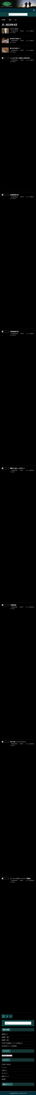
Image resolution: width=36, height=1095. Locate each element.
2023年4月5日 (14, 607)
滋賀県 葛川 (5, 1037)
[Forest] (18, 7)
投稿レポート (5, 1076)
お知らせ (4, 1070)
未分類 (3, 1079)
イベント (4, 1067)
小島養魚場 (13, 605)
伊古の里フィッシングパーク (18, 742)
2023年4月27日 (14, 31)
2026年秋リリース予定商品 (9, 1046)
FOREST (22, 31)
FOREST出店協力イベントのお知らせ (12, 1043)
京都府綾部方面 (14, 195)
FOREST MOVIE (6, 1064)
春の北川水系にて (15, 48)
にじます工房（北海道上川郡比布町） (20, 58)
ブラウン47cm (14, 29)
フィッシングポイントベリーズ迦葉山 (20, 878)
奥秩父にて (5, 1034)
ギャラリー (5, 1073)
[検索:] (18, 14)
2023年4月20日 (14, 196)
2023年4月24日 (14, 60)
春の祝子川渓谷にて (15, 38)
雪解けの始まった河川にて (17, 468)
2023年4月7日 (14, 470)
